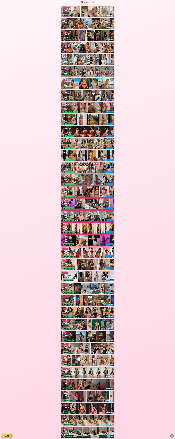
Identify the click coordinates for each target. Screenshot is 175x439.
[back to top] (172, 436)
